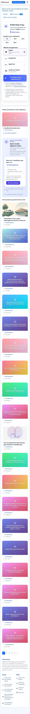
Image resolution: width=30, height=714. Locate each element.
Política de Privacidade (10, 17)
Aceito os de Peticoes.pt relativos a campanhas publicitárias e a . (15, 85)
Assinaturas (17, 14)
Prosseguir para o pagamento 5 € (16, 78)
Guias (4, 675)
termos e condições (15, 83)
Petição (5, 14)
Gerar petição (14, 183)
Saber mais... (16, 32)
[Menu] (27, 2)
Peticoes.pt (5, 2)
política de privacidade (20, 86)
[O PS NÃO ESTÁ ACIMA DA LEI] (15, 123)
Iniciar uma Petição (18, 2)
